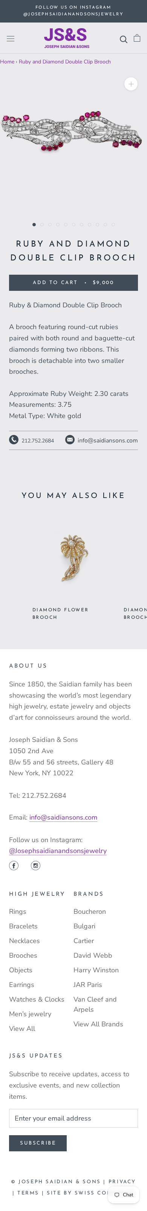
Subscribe (38, 1143)
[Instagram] (35, 866)
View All (22, 1028)
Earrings (21, 984)
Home (7, 61)
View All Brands (98, 1024)
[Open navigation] (10, 38)
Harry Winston (96, 970)
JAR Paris (88, 984)
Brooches (23, 955)
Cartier (84, 940)
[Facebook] (13, 866)
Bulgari (84, 926)
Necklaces (24, 940)
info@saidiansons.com (63, 817)
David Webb (93, 955)
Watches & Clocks (36, 999)
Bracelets (23, 926)
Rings (17, 911)
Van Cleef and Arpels (95, 1004)
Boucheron (90, 911)
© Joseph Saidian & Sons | (60, 1181)
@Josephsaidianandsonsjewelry (58, 850)
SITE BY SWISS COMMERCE (91, 1193)
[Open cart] (137, 38)
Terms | (32, 1193)
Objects (20, 970)
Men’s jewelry (30, 1013)
